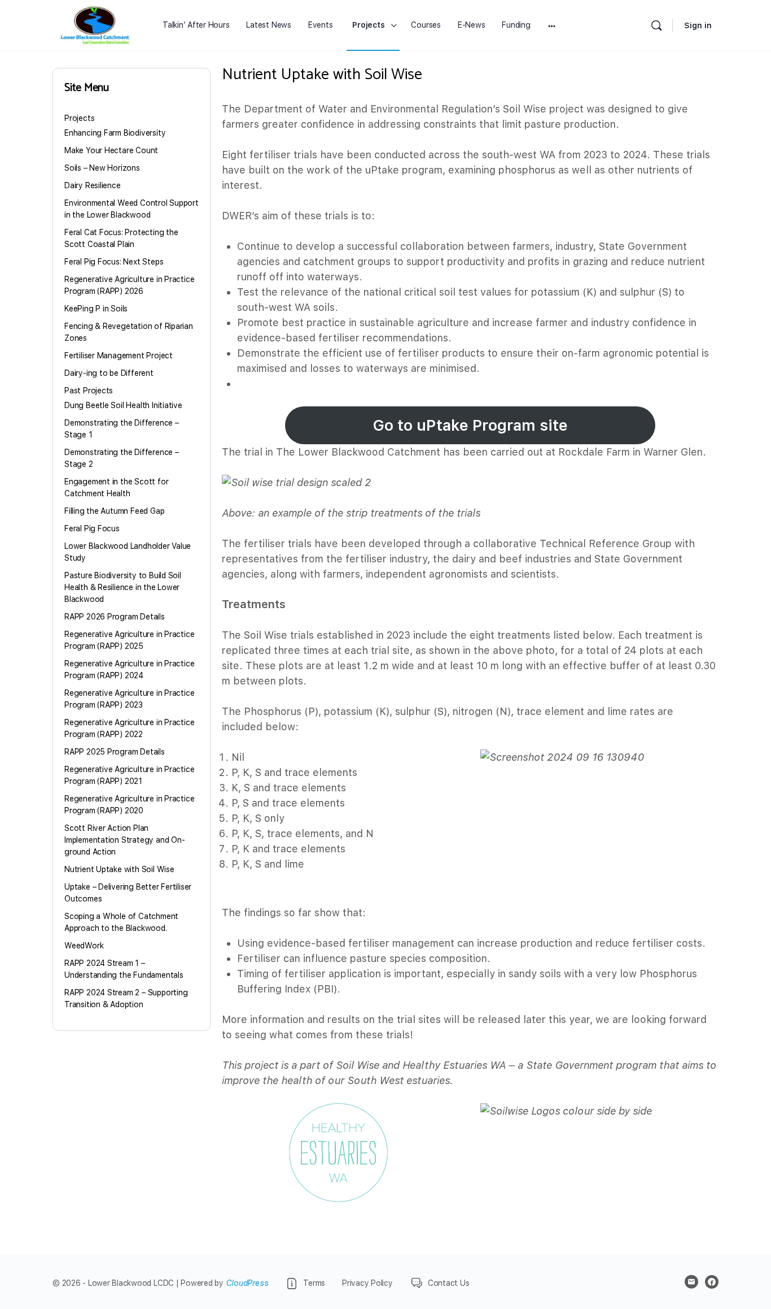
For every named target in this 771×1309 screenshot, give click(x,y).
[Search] (656, 25)
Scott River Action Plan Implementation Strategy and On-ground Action (124, 839)
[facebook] (712, 1282)
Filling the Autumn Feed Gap (114, 510)
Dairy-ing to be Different (109, 373)
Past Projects (88, 390)
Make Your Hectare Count (111, 150)
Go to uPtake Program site (470, 425)
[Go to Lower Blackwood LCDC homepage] (94, 25)
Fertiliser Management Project (118, 355)
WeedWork (83, 945)
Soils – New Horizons (102, 167)
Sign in (698, 25)
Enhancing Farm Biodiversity (114, 132)
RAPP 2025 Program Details (114, 751)
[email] (691, 1282)
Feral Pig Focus (92, 528)
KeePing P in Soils (96, 308)
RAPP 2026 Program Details (114, 616)
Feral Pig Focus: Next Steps (113, 261)
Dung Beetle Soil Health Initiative (123, 405)
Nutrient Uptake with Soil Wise (119, 869)
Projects (79, 118)
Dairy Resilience (92, 185)
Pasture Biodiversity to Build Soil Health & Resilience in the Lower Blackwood (122, 587)
